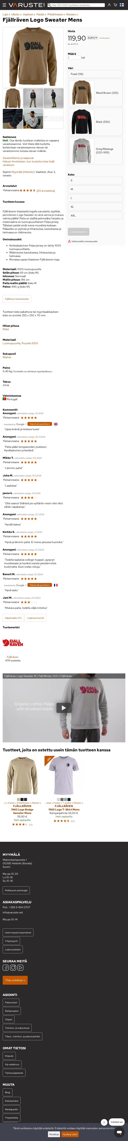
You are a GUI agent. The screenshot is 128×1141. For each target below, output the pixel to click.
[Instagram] (13, 968)
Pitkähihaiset (56, 14)
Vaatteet (29, 14)
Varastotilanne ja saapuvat (18, 158)
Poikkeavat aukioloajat (16, 890)
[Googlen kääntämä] (14, 424)
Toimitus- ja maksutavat (17, 1027)
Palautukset (11, 1002)
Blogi (7, 1092)
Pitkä (6, 329)
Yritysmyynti (11, 941)
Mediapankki (11, 1109)
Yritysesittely (11, 1117)
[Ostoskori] (115, 5)
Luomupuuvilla (11, 343)
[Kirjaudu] (109, 5)
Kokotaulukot (11, 1100)
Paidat (41, 14)
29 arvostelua (46, 190)
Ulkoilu (16, 14)
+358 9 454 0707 (19, 907)
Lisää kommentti (35, 617)
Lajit (6, 14)
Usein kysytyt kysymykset (18, 932)
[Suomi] (122, 5)
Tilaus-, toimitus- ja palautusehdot (22, 1036)
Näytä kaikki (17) (13, 617)
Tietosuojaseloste (14, 1072)
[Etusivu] (28, 5)
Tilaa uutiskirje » (15, 980)
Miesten (72, 14)
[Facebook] (6, 968)
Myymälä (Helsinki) (23, 172)
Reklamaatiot (11, 1010)
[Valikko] (4, 5)
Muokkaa (54, 1134)
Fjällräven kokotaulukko (17, 298)
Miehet (7, 357)
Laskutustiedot (12, 949)
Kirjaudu (9, 1055)
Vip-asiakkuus (12, 1064)
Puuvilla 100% (30, 343)
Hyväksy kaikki (70, 1134)
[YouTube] (20, 968)
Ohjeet (8, 1019)
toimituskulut (105, 38)
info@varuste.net (13, 912)
